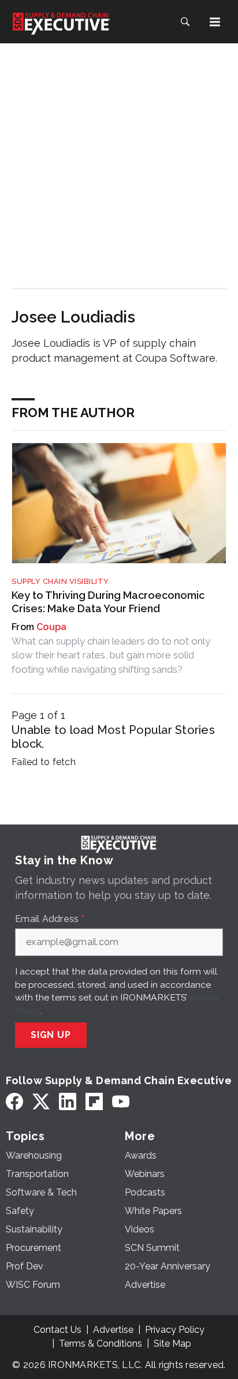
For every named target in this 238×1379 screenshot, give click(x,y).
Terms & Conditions (100, 1343)
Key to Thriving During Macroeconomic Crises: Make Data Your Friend (108, 601)
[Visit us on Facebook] (14, 1102)
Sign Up (51, 1034)
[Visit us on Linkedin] (67, 1102)
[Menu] (214, 21)
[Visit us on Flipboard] (94, 1102)
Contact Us (57, 1329)
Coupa (51, 626)
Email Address (49, 919)
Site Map (172, 1343)
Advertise (113, 1329)
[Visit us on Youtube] (120, 1102)
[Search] (184, 21)
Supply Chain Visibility (60, 581)
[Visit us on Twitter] (41, 1102)
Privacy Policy (174, 1329)
